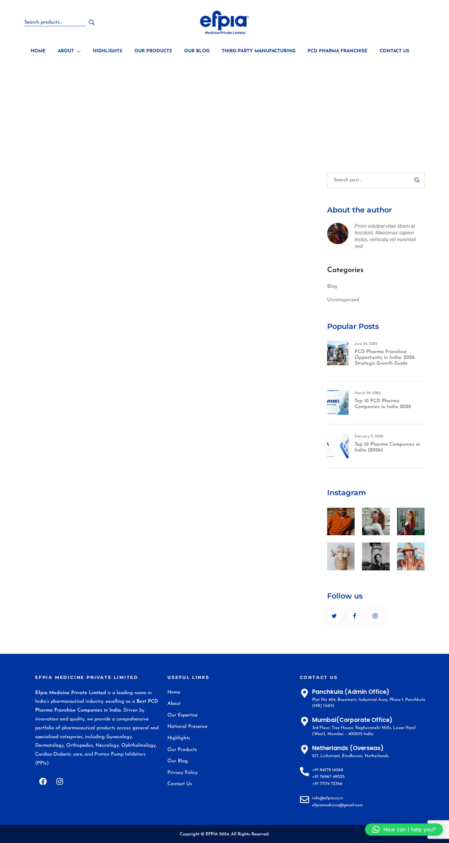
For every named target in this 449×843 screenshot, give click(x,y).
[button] (404, 829)
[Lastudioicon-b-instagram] (375, 616)
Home (167, 106)
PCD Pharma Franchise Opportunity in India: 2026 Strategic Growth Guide (385, 357)
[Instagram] (59, 781)
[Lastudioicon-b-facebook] (355, 616)
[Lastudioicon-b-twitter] (334, 616)
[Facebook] (42, 781)
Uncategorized (343, 299)
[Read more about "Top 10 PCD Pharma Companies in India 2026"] (338, 402)
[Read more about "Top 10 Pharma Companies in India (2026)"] (338, 445)
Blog (332, 286)
